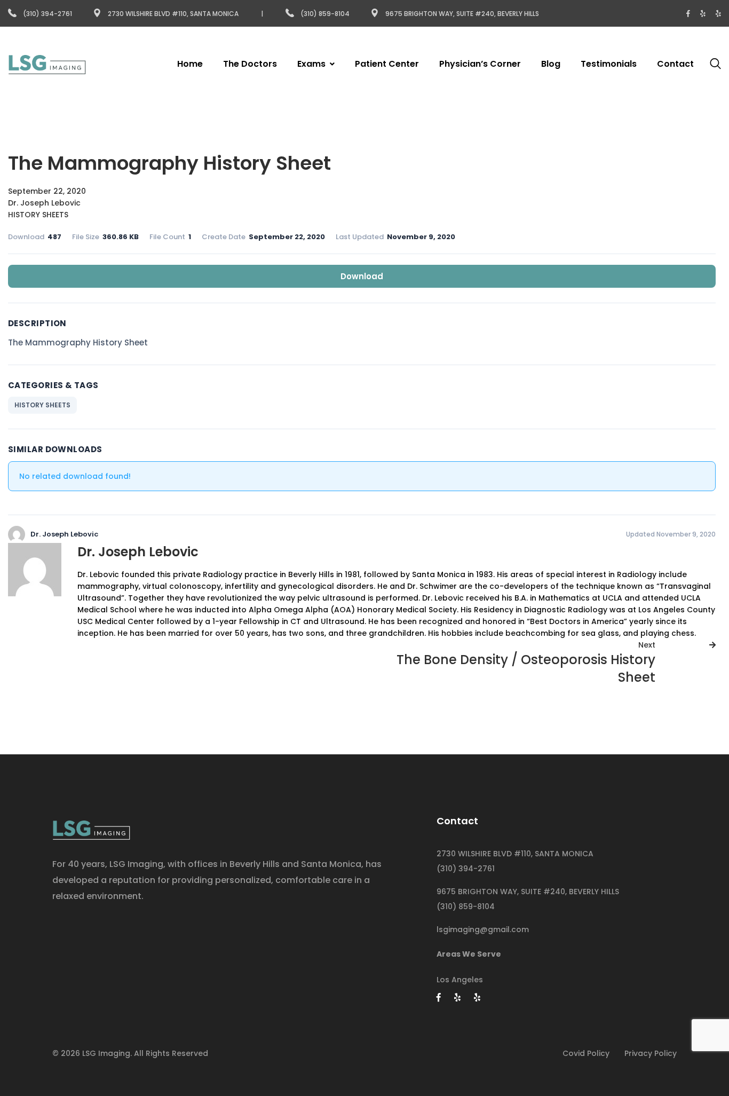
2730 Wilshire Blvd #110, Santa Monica (173, 13)
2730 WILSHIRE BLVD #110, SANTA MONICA (515, 853)
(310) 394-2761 (47, 13)
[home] (91, 827)
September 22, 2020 (47, 191)
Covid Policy (585, 1053)
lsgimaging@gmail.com (483, 929)
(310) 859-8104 (325, 13)
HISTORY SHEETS (38, 214)
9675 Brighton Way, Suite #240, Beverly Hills (462, 13)
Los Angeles (460, 979)
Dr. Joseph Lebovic (44, 203)
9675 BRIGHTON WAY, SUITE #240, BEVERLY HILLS (528, 891)
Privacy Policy (650, 1053)
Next (646, 645)
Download (361, 276)
